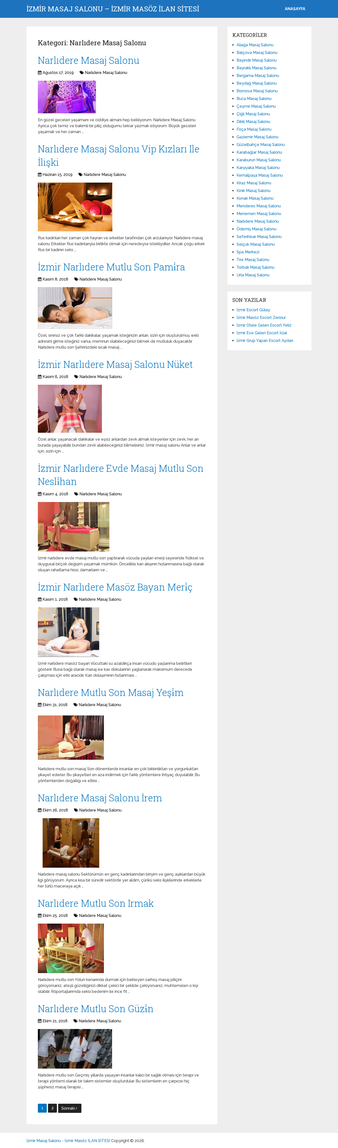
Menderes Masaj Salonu (259, 206)
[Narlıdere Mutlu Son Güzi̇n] (75, 1049)
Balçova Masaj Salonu (257, 52)
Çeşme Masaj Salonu (256, 106)
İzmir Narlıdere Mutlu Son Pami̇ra (111, 267)
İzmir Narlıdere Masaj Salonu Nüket (115, 364)
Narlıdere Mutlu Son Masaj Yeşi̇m (111, 692)
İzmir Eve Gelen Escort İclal (262, 333)
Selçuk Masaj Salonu (256, 244)
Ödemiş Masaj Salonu (256, 229)
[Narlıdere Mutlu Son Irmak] (71, 948)
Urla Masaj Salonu (253, 275)
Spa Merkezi (248, 252)
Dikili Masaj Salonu (253, 121)
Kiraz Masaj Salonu (254, 183)
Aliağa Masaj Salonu (255, 45)
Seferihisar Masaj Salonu (259, 236)
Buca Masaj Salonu (254, 98)
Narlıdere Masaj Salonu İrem (100, 797)
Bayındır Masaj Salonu (257, 60)
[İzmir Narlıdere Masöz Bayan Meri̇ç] (68, 632)
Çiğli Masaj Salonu (253, 114)
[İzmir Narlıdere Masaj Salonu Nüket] (70, 409)
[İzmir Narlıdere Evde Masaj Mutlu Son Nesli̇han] (73, 526)
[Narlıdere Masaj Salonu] (67, 97)
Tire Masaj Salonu (253, 259)
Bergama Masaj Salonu (258, 75)
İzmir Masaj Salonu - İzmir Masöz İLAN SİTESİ (68, 1140)
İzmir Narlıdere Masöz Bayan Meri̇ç (115, 587)
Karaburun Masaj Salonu (259, 160)
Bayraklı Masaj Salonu (256, 68)
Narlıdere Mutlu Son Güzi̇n (96, 1008)
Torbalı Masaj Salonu (255, 267)
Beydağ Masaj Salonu (257, 83)
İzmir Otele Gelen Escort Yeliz (264, 325)
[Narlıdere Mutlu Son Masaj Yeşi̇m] (71, 737)
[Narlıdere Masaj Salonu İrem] (71, 843)
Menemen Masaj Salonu (259, 213)
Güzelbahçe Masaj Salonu (261, 144)
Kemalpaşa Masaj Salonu (260, 175)
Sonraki (68, 1108)
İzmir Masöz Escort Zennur (261, 317)
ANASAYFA (295, 8)
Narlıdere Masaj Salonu (88, 60)
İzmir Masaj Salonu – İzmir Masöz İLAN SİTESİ (112, 8)
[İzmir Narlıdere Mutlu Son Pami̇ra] (75, 308)
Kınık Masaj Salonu (253, 190)
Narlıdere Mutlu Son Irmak (96, 903)
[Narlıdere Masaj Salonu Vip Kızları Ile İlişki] (75, 207)
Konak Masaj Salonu (255, 198)
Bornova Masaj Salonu (257, 91)
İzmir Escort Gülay (253, 310)
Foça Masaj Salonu (254, 129)
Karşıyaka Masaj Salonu (258, 167)
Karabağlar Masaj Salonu (259, 152)
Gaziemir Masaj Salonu (257, 137)
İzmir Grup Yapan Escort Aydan (265, 340)
